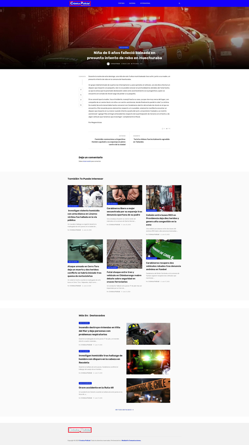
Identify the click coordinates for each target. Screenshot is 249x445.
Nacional (132, 3)
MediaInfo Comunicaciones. (131, 440)
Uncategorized (85, 383)
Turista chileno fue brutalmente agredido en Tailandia (151, 140)
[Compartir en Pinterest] (81, 100)
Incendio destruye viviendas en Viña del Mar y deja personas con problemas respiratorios (99, 331)
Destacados (124, 47)
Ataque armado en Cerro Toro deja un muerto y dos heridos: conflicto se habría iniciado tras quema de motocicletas (84, 271)
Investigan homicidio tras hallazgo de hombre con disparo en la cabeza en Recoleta (100, 359)
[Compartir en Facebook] (81, 90)
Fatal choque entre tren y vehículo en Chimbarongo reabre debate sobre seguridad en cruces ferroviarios (124, 277)
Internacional (145, 3)
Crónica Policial (115, 63)
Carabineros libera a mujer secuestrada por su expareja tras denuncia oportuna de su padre (124, 211)
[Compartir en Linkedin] (81, 105)
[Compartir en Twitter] (81, 95)
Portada (121, 3)
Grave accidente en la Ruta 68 (96, 387)
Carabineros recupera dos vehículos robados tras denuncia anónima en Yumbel (163, 266)
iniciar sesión (87, 161)
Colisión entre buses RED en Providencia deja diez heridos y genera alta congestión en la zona (162, 220)
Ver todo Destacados (123, 410)
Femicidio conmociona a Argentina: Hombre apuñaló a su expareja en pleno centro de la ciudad (108, 142)
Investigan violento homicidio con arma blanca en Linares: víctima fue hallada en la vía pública (84, 215)
